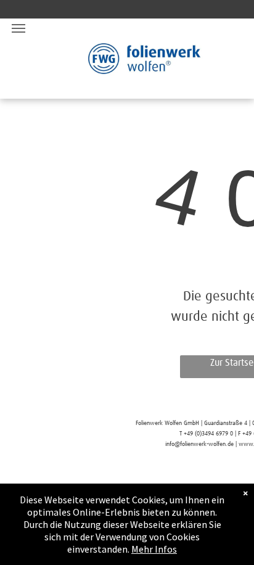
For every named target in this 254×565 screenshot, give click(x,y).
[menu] (18, 28)
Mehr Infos (154, 549)
